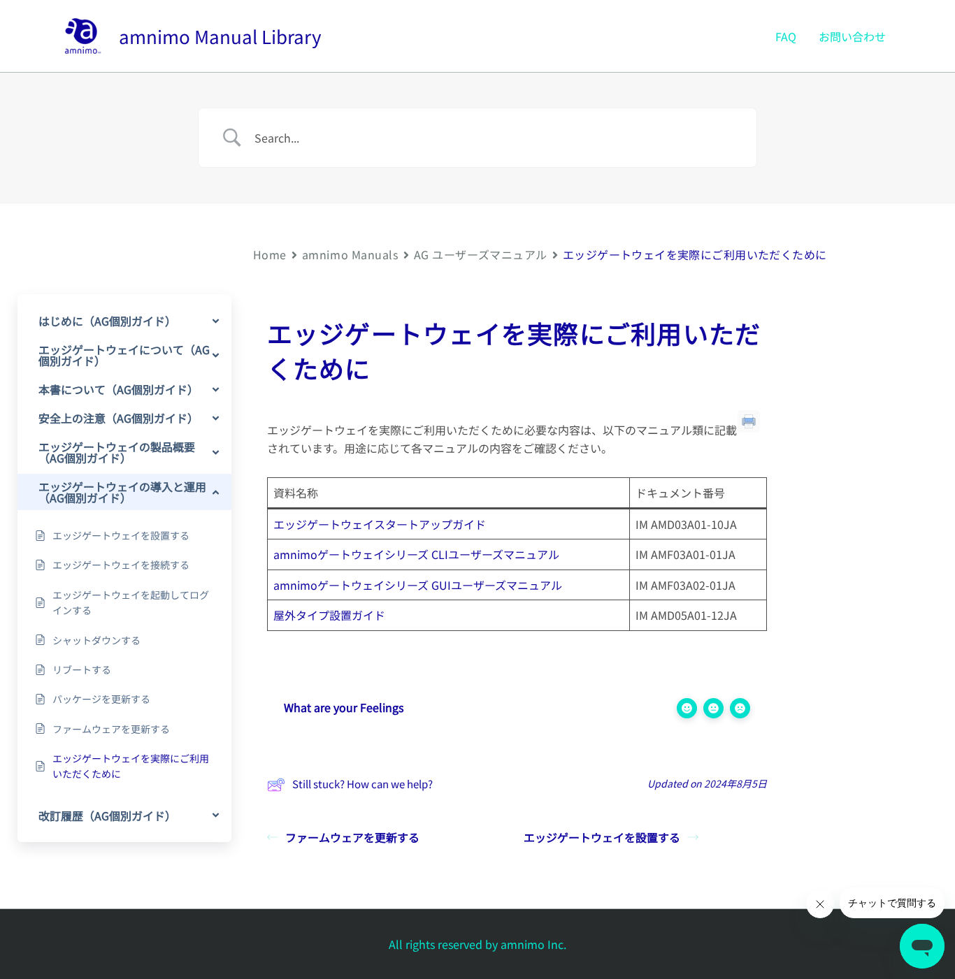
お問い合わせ (852, 36)
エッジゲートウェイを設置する (602, 837)
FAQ (785, 36)
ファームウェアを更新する (352, 837)
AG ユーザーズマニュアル (480, 254)
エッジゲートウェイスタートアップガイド (379, 524)
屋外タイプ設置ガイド (329, 615)
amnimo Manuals (350, 254)
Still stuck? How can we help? (362, 783)
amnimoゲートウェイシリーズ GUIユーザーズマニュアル (417, 584)
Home (270, 254)
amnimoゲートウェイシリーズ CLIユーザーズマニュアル (416, 554)
